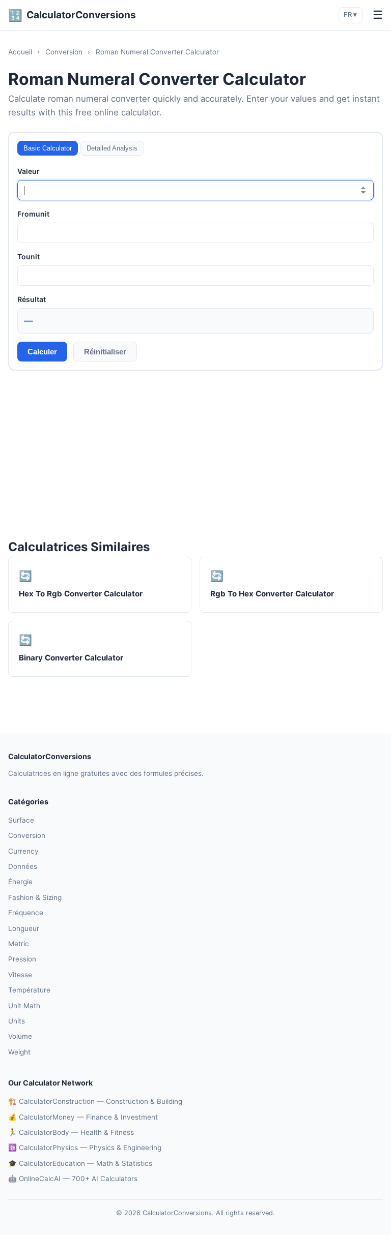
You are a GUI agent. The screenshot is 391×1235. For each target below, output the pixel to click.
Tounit (28, 256)
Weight (19, 1052)
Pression (22, 959)
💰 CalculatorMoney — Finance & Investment (83, 1117)
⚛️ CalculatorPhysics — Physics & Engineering (84, 1147)
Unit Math (24, 1006)
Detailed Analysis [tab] (112, 148)
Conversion (63, 52)
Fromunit (33, 213)
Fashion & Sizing (35, 897)
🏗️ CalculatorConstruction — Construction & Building (95, 1101)
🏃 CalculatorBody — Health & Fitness (71, 1132)
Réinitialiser (105, 351)
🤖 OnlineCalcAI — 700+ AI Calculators (72, 1178)
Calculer (42, 351)
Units (16, 1021)
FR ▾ (350, 14)
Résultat (31, 299)
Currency (23, 851)
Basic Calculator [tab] (47, 148)
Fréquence (25, 913)
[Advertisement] (195, 454)
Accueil (20, 52)
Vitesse (20, 975)
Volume (20, 1036)
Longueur (23, 928)
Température (29, 990)
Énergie (20, 882)
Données (22, 866)
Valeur (28, 171)
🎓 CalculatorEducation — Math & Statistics (80, 1163)
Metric (18, 944)
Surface (21, 820)
